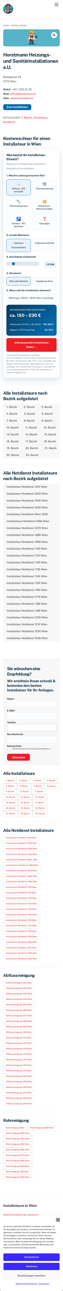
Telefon (11, 722)
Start (6, 25)
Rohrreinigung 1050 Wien (18, 1144)
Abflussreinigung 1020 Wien (19, 988)
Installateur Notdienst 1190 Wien (27, 610)
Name (11, 698)
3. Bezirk (46, 407)
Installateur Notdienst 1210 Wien (27, 624)
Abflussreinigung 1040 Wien (19, 999)
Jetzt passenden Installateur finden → (31, 344)
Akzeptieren (31, 1257)
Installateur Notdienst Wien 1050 (27, 514)
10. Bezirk (13, 427)
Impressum (44, 1283)
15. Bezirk (50, 434)
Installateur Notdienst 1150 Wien (27, 583)
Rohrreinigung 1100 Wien (17, 1171)
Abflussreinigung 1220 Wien (19, 1098)
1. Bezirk (12, 407)
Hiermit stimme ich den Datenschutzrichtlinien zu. (31, 749)
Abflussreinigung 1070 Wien (19, 1015)
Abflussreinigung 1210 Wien (19, 1093)
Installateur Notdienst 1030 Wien (27, 500)
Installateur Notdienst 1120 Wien (27, 562)
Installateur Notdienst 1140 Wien (27, 576)
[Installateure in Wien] (8, 12)
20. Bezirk (31, 448)
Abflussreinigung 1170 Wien (19, 1070)
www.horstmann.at (21, 98)
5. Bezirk (29, 413)
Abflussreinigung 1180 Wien (19, 1076)
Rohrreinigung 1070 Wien (17, 1155)
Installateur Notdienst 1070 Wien (27, 528)
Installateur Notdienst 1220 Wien (27, 631)
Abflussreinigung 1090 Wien (19, 1026)
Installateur (18, 25)
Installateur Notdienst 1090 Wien (27, 541)
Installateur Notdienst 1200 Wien (27, 617)
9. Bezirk (46, 420)
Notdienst (9, 122)
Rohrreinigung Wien (15, 1128)
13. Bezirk (13, 434)
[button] (58, 1220)
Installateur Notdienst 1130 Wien (27, 569)
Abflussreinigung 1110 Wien (18, 1038)
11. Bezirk (31, 427)
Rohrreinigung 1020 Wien (42, 1128)
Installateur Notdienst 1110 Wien (27, 555)
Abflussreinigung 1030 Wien (19, 994)
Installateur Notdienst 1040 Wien (27, 507)
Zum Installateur (17, 107)
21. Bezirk (51, 448)
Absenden (18, 757)
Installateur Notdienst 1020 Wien (27, 493)
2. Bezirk (29, 407)
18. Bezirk (50, 441)
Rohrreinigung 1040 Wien (18, 1139)
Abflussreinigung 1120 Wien (19, 1043)
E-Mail (11, 710)
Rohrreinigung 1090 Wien (18, 1166)
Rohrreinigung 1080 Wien (18, 1160)
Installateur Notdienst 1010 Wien (27, 486)
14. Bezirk (31, 434)
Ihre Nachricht (15, 734)
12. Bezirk (50, 427)
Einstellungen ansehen (31, 1275)
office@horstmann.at (23, 93)
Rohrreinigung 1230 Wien (18, 1177)
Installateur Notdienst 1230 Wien (27, 638)
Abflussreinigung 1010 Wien (19, 983)
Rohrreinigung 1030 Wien (18, 1133)
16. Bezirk (13, 441)
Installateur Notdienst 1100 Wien (27, 548)
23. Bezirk (32, 455)
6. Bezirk (47, 413)
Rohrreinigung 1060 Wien (17, 1150)
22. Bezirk (13, 455)
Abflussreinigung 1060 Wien (19, 1010)
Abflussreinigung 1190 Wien (19, 1081)
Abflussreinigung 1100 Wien (19, 1032)
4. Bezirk (12, 413)
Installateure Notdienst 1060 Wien (28, 521)
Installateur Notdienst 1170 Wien (27, 596)
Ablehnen (31, 1266)
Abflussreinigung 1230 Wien (19, 1103)
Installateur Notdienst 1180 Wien (27, 603)
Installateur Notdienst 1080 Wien (27, 535)
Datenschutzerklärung (26, 1283)
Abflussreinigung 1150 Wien (19, 1059)
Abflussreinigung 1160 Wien (19, 1065)
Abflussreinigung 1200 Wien (19, 1087)
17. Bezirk (31, 441)
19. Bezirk (13, 448)
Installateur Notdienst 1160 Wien (27, 590)
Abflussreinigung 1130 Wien (19, 1049)
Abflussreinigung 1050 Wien (19, 1004)
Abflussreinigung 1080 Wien (19, 1021)
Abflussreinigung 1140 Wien (19, 1054)
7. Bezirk (26, 117)
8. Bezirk (29, 420)
